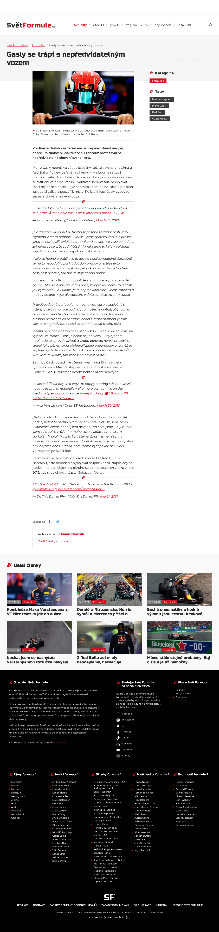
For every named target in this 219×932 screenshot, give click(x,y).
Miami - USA (100, 834)
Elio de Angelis (184, 792)
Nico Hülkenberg (62, 832)
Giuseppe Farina (143, 824)
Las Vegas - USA (102, 820)
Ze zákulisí (184, 25)
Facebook (127, 713)
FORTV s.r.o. (59, 742)
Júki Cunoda (59, 850)
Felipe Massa (183, 803)
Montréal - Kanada (103, 842)
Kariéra (161, 905)
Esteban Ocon (60, 842)
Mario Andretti (142, 810)
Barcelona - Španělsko (105, 798)
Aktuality (80, 25)
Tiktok (125, 737)
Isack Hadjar (59, 806)
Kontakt (39, 905)
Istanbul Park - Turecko (106, 877)
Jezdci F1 (98, 25)
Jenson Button (142, 835)
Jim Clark (139, 839)
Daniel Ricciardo (185, 781)
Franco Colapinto (62, 821)
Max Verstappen (161, 99)
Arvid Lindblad (60, 817)
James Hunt (141, 828)
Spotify (126, 755)
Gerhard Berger (184, 789)
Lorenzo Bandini (185, 817)
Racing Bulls (18, 796)
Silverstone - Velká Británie (108, 856)
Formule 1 (38, 45)
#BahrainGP (118, 393)
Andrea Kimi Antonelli (64, 781)
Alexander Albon (61, 839)
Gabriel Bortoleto (62, 828)
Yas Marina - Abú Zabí (105, 863)
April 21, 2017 (108, 496)
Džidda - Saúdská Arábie (107, 802)
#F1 (35, 213)
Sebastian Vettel (143, 821)
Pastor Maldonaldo (186, 806)
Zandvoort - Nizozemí (105, 867)
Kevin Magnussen (185, 824)
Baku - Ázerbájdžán (104, 795)
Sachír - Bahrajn (102, 791)
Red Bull (157, 112)
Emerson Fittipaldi (144, 803)
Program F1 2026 (136, 25)
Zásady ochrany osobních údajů (73, 905)
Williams (16, 810)
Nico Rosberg (141, 799)
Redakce (180, 690)
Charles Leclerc (60, 796)
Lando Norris (59, 792)
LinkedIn (127, 743)
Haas (14, 803)
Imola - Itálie (100, 806)
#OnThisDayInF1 (45, 484)
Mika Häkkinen (143, 846)
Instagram (128, 719)
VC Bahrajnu (159, 118)
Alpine (15, 799)
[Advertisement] (109, 7)
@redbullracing (45, 489)
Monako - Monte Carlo (105, 838)
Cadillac (15, 817)
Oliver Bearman (61, 824)
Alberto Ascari (142, 832)
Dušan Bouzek (41, 134)
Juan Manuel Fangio (146, 806)
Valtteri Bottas (60, 857)
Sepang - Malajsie (103, 881)
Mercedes (16, 781)
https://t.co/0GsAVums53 (58, 213)
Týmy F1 (114, 25)
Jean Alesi (181, 785)
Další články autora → (53, 541)
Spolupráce (182, 697)
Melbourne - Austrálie (105, 831)
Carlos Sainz (59, 835)
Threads (126, 731)
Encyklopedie (162, 25)
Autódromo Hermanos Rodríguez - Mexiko (106, 786)
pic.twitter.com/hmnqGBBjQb (101, 213)
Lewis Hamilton (61, 789)
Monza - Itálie (100, 845)
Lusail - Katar (100, 824)
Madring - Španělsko (105, 870)
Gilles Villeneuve (185, 796)
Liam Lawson (59, 810)
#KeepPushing (91, 393)
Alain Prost (140, 814)
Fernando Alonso (61, 846)
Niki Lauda (140, 796)
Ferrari (15, 785)
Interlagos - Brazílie (104, 809)
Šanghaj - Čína (101, 852)
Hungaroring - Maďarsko (107, 816)
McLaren (16, 789)
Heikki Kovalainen (186, 814)
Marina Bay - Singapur (105, 827)
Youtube (127, 749)
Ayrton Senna (142, 817)
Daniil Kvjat (182, 810)
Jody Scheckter (142, 842)
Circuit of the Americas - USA (109, 781)
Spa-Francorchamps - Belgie (109, 859)
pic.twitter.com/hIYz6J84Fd (53, 398)
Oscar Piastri (59, 803)
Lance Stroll (59, 853)
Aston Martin (18, 814)
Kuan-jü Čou (183, 821)
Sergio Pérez (59, 860)
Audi (14, 806)
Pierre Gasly (159, 105)
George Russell (60, 785)
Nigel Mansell (142, 850)
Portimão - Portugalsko (106, 874)
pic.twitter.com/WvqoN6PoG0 (81, 489)
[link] (210, 25)
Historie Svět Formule (187, 905)
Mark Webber (183, 799)
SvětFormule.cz (17, 45)
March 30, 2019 (107, 220)
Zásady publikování (115, 905)
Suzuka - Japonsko (103, 813)
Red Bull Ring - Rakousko (107, 849)
